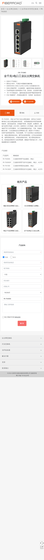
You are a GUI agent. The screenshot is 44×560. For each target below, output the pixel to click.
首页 (3, 9)
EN (33, 3)
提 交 (22, 323)
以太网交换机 (12, 9)
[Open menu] (40, 3)
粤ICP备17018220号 (22, 375)
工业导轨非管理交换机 (29, 9)
